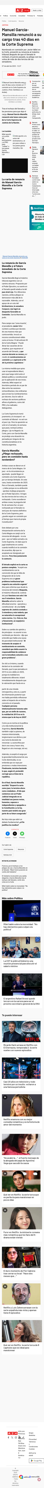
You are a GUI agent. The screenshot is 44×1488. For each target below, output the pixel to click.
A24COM (25, 258)
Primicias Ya (31, 16)
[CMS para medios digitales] (34, 1477)
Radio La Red (37, 10)
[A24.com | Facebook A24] (8, 1438)
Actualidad (21, 16)
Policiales (40, 16)
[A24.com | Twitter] (12, 1438)
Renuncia (21, 21)
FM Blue (21, 1443)
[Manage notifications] (39, 1479)
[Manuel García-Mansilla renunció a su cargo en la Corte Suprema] (15, 223)
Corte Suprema (12, 21)
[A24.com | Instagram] (16, 1438)
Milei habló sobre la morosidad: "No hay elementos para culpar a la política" (15, 888)
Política (5, 16)
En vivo (27, 10)
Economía (13, 16)
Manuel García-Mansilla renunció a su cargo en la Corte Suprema (14, 257)
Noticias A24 (8, 855)
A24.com (21, 1431)
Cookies (32, 1449)
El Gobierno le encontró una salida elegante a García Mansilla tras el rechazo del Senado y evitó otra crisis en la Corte (14, 879)
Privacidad (33, 1439)
